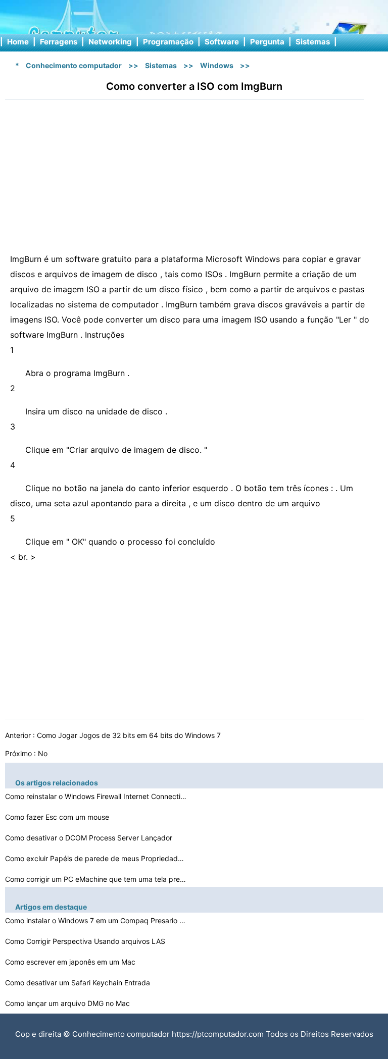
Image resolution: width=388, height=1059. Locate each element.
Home (18, 41)
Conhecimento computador (74, 65)
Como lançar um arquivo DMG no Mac (68, 1003)
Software (222, 41)
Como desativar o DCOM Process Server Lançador (89, 837)
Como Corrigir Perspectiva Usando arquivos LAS (86, 941)
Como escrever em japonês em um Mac (71, 962)
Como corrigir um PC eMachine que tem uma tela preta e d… (96, 879)
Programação (168, 41)
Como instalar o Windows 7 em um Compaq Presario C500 (96, 920)
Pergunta (267, 41)
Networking (110, 41)
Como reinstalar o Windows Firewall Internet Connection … (96, 796)
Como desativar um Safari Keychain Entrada (78, 982)
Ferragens (58, 41)
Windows (216, 65)
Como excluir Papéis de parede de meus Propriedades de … (96, 858)
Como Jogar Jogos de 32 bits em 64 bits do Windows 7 (130, 735)
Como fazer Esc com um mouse (58, 817)
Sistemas (313, 41)
